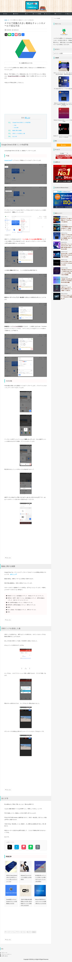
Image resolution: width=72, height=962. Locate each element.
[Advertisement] (25, 97)
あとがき (15, 136)
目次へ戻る (8, 557)
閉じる (27, 118)
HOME (5, 20)
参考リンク (13, 574)
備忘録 (34, 932)
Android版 (16, 127)
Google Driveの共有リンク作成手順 (21, 122)
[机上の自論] (36, 2)
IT (8, 20)
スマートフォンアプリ (13, 932)
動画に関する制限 (17, 130)
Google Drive (7, 160)
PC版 (15, 125)
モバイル (23, 932)
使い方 (29, 932)
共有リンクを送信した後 (19, 133)
